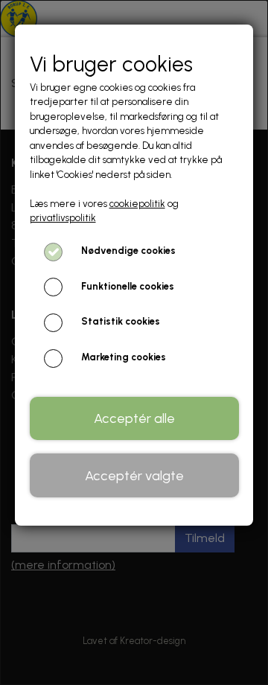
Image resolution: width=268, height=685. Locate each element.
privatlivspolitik (63, 217)
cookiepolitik (137, 203)
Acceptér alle (134, 418)
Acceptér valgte (134, 476)
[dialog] (134, 342)
